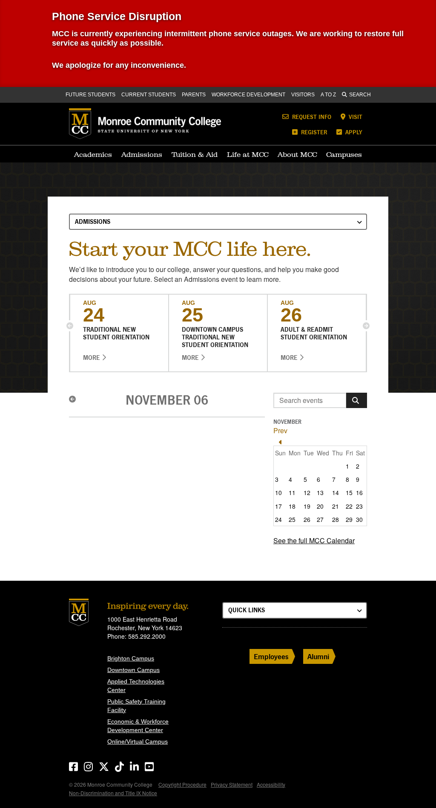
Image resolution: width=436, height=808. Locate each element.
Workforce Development (248, 95)
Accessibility (271, 784)
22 (349, 506)
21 (335, 506)
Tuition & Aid (195, 154)
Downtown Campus (133, 669)
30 (359, 519)
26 (307, 519)
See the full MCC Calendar (314, 540)
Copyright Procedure (182, 784)
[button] (69, 326)
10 (278, 492)
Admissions (141, 154)
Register (313, 132)
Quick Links (246, 610)
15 (349, 492)
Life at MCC (247, 154)
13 (320, 492)
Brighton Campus (130, 658)
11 (292, 492)
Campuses (344, 154)
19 (307, 506)
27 (320, 519)
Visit (354, 116)
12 (307, 492)
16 (359, 492)
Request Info (310, 116)
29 (349, 519)
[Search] (356, 400)
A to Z (328, 95)
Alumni (318, 656)
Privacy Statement (231, 784)
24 (278, 519)
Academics (93, 154)
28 (335, 519)
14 (335, 492)
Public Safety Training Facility (136, 705)
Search (360, 95)
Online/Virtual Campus (137, 741)
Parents (194, 95)
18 (292, 506)
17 (278, 506)
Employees (271, 656)
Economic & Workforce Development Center (138, 725)
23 (359, 506)
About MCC (297, 154)
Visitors (303, 95)
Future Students (90, 95)
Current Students (148, 95)
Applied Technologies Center (135, 685)
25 (292, 519)
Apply (353, 132)
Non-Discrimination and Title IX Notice (113, 792)
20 (320, 506)
